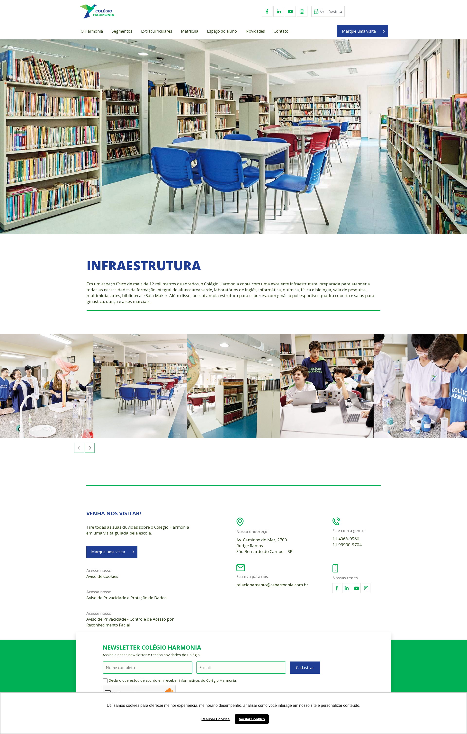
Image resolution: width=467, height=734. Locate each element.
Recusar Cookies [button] (215, 719)
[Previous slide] (79, 448)
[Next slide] (90, 448)
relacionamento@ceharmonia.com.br (272, 585)
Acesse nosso (102, 573)
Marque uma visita (359, 31)
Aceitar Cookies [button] (252, 719)
